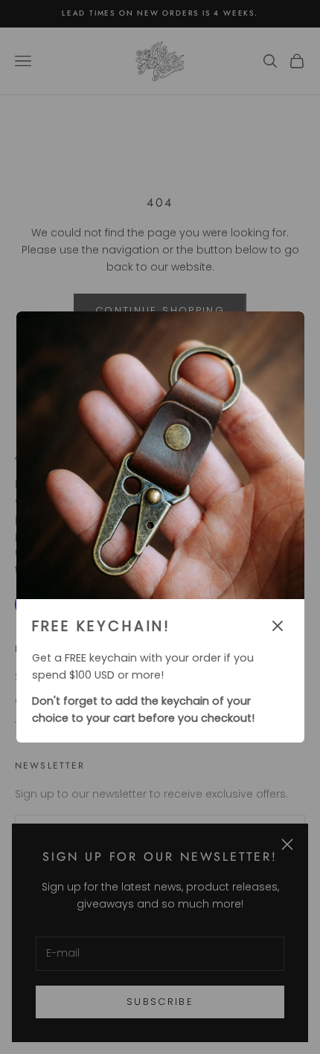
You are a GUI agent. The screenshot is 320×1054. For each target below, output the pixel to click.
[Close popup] (277, 626)
